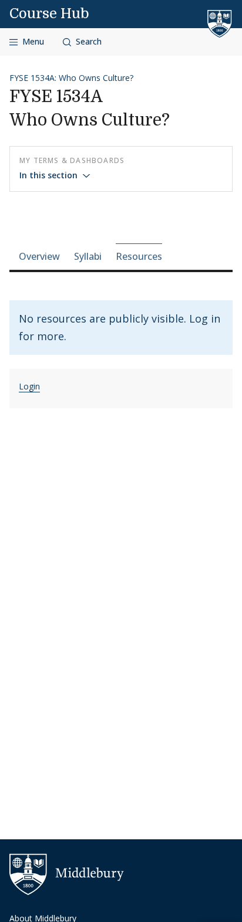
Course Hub (49, 13)
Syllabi (88, 256)
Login (29, 386)
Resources (139, 256)
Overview (39, 256)
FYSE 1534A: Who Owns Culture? (71, 77)
